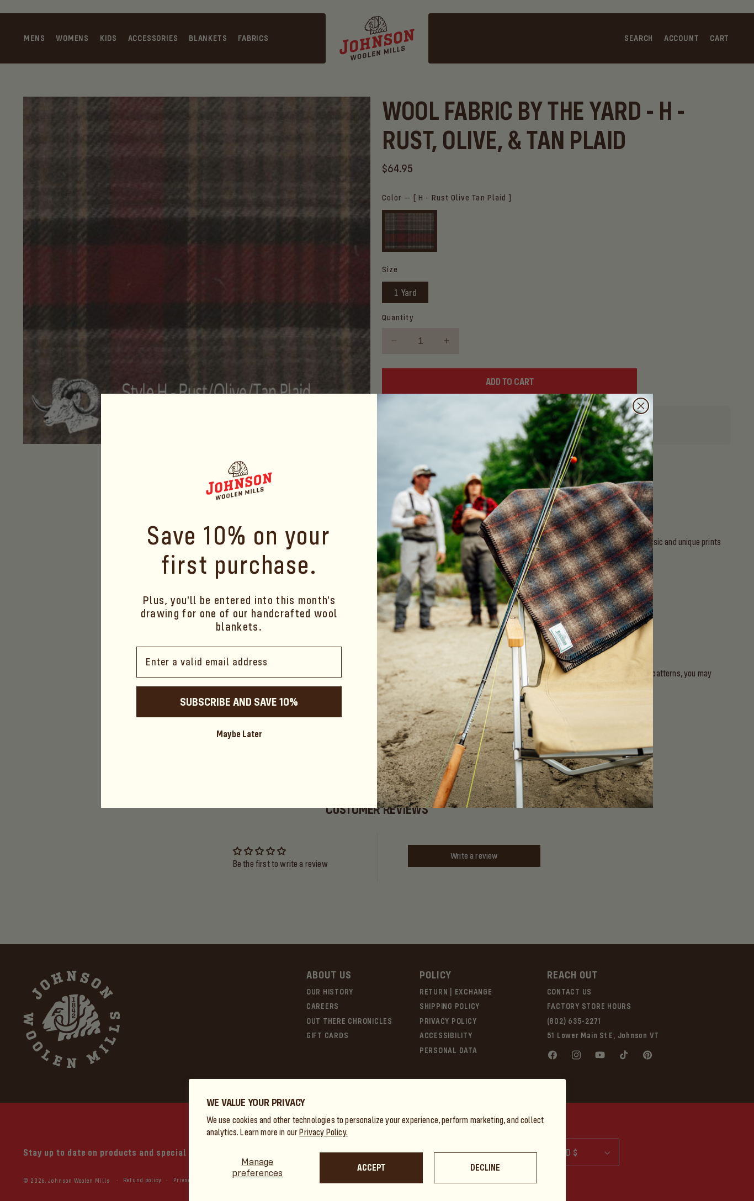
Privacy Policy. (323, 1132)
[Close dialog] (641, 406)
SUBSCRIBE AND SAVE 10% (239, 701)
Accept (371, 1167)
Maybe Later (239, 733)
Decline (485, 1167)
